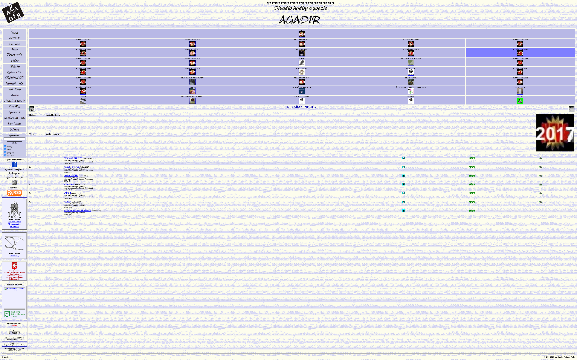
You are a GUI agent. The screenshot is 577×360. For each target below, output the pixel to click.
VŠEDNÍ (67, 193)
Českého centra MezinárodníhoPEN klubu (14, 224)
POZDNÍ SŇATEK (71, 167)
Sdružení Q (14, 256)
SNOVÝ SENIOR (71, 176)
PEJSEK (67, 202)
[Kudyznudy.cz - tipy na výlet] (14, 308)
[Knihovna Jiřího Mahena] (14, 317)
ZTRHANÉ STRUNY (73, 158)
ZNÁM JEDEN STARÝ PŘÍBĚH (77, 210)
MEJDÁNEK (69, 184)
